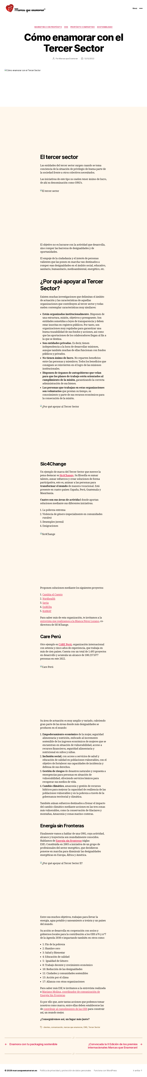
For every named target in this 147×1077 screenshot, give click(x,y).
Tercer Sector (94, 1027)
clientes (46, 1027)
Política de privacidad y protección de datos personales (65, 1070)
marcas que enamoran (73, 1027)
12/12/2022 (89, 58)
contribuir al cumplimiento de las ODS (65, 1009)
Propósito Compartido (82, 27)
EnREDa (47, 607)
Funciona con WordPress (105, 1070)
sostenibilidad (105, 27)
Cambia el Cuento (52, 594)
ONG (85, 1027)
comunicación (57, 1027)
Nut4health (48, 598)
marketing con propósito (48, 27)
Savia (45, 602)
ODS (66, 27)
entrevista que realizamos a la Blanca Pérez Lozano (69, 621)
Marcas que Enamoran (68, 58)
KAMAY (46, 611)
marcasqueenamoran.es (25, 1070)
